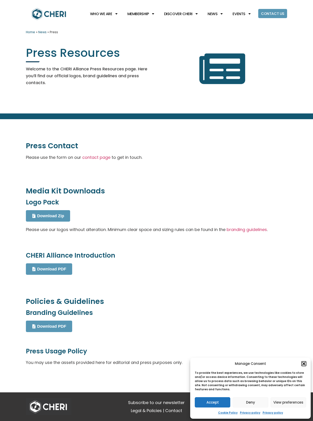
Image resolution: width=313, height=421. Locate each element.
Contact (173, 410)
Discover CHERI (178, 14)
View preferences (288, 402)
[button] (304, 363)
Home (30, 32)
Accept (212, 402)
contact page (96, 157)
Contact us (272, 13)
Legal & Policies (146, 410)
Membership (138, 14)
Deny (250, 402)
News (212, 14)
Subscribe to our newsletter (156, 402)
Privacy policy (250, 413)
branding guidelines (247, 229)
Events (239, 14)
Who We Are (101, 14)
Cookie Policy (228, 413)
